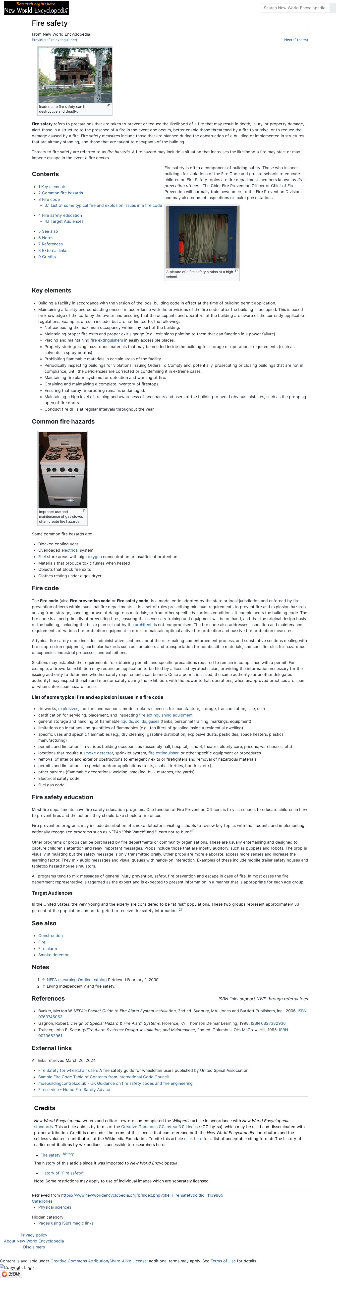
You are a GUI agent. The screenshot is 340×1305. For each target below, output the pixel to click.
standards (43, 1126)
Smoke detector (53, 954)
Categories (42, 1201)
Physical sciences (54, 1207)
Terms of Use (223, 1260)
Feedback (127, 7)
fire (201, 123)
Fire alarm (47, 948)
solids (140, 721)
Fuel (42, 556)
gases (153, 721)
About (105, 7)
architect (143, 624)
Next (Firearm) (296, 40)
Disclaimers (34, 1246)
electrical (70, 550)
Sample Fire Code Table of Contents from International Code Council (103, 1076)
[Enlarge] (109, 105)
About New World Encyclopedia (34, 1240)
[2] (179, 909)
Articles (84, 7)
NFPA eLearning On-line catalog (77, 979)
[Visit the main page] (36, 7)
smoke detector (98, 752)
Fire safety (50, 1155)
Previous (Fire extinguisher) (54, 40)
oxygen (95, 556)
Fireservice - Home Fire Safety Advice (74, 1089)
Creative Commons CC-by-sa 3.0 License (160, 1126)
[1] (194, 831)
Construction (50, 935)
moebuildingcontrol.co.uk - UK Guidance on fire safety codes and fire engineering (115, 1083)
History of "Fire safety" (62, 1172)
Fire (41, 942)
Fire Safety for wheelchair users (68, 1070)
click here (193, 1138)
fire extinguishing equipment (166, 715)
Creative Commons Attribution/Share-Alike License (99, 1260)
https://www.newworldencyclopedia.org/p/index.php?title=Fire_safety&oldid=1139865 (142, 1195)
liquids (127, 721)
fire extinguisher (163, 752)
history (68, 1154)
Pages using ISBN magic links (66, 1223)
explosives (68, 708)
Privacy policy (34, 1234)
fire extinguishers (107, 340)
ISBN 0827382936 (268, 1023)
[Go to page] (333, 7)
